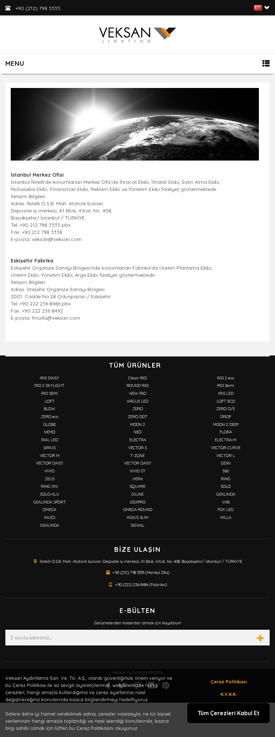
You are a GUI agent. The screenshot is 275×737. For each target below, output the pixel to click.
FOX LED (225, 509)
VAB (226, 502)
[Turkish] (258, 9)
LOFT (49, 401)
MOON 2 (137, 424)
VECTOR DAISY (49, 463)
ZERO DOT (138, 416)
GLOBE (49, 424)
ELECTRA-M (225, 439)
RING (226, 478)
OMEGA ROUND (137, 509)
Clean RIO (137, 377)
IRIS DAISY (49, 377)
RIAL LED (49, 439)
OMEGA (49, 509)
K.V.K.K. (229, 694)
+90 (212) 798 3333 (37, 8)
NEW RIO (137, 393)
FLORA (225, 431)
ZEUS (49, 478)
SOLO (226, 486)
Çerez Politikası (229, 681)
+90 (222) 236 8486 (131, 584)
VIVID (49, 470)
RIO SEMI (49, 393)
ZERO (137, 408)
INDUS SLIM (137, 517)
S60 (225, 470)
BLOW (49, 408)
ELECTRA (137, 439)
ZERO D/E (225, 408)
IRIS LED (225, 393)
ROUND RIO (137, 385)
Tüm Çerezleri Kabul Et (229, 713)
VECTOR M (49, 455)
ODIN (226, 463)
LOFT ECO (226, 401)
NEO (137, 431)
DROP (225, 416)
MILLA (225, 517)
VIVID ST (137, 470)
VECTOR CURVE (225, 447)
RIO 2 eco (225, 377)
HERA (137, 478)
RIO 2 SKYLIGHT (49, 385)
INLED (49, 517)
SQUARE (137, 486)
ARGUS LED (137, 401)
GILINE (137, 494)
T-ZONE (137, 455)
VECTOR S (137, 447)
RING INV (49, 486)
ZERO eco (49, 416)
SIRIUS (49, 447)
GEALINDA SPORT (49, 502)
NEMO (49, 431)
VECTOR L (225, 455)
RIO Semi (225, 385)
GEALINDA (225, 494)
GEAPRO (137, 502)
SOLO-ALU (49, 494)
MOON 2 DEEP (225, 424)
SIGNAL (137, 525)
